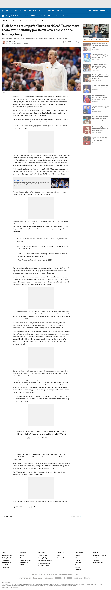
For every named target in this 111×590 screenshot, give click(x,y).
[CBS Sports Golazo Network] (69, 574)
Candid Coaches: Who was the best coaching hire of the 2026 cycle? (100, 55)
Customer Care (61, 558)
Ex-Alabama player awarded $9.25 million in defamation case (100, 128)
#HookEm (63, 254)
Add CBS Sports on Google (72, 42)
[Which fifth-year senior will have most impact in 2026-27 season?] (87, 140)
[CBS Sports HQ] (52, 574)
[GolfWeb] (88, 578)
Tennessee (47, 97)
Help (58, 555)
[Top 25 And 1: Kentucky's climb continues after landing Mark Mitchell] (87, 68)
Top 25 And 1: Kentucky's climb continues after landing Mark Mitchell (100, 66)
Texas (64, 97)
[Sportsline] (37, 578)
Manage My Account (99, 555)
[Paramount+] (48, 578)
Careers (22, 558)
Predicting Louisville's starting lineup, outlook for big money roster (99, 97)
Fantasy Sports (6, 558)
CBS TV (22, 565)
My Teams (96, 560)
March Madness (7, 565)
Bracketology (60, 174)
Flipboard (78, 570)
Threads (77, 567)
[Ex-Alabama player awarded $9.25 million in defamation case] (87, 130)
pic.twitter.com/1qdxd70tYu (33, 256)
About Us (23, 555)
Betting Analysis (7, 563)
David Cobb (11, 41)
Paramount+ (24, 563)
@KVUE (20, 256)
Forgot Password (98, 563)
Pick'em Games (7, 555)
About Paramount (25, 560)
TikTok (77, 558)
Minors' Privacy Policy (45, 560)
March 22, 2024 (46, 260)
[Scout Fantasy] (78, 578)
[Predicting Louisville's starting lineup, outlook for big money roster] (87, 99)
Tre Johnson (26, 392)
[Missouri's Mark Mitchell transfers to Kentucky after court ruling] (87, 120)
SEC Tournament (21, 99)
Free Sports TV (7, 560)
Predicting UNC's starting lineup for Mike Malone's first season (100, 76)
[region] (96, 31)
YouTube (77, 555)
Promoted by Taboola (74, 516)
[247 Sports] (25, 578)
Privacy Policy (42, 558)
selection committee (38, 163)
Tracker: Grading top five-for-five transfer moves (100, 86)
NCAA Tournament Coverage (10, 21)
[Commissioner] (60, 577)
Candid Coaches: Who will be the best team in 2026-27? (100, 107)
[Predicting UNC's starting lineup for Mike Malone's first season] (87, 78)
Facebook (78, 563)
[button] (71, 15)
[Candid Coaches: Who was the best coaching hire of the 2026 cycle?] (87, 57)
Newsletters (97, 558)
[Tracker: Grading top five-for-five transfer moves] (87, 89)
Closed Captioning (44, 563)
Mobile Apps (6, 567)
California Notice (43, 566)
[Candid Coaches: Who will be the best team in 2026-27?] (87, 109)
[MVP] (69, 577)
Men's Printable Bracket (39, 21)
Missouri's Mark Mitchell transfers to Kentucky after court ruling (100, 118)
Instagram (78, 560)
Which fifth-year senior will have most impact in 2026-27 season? (99, 138)
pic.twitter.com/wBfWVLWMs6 (55, 434)
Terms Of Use (42, 555)
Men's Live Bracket (25, 21)
